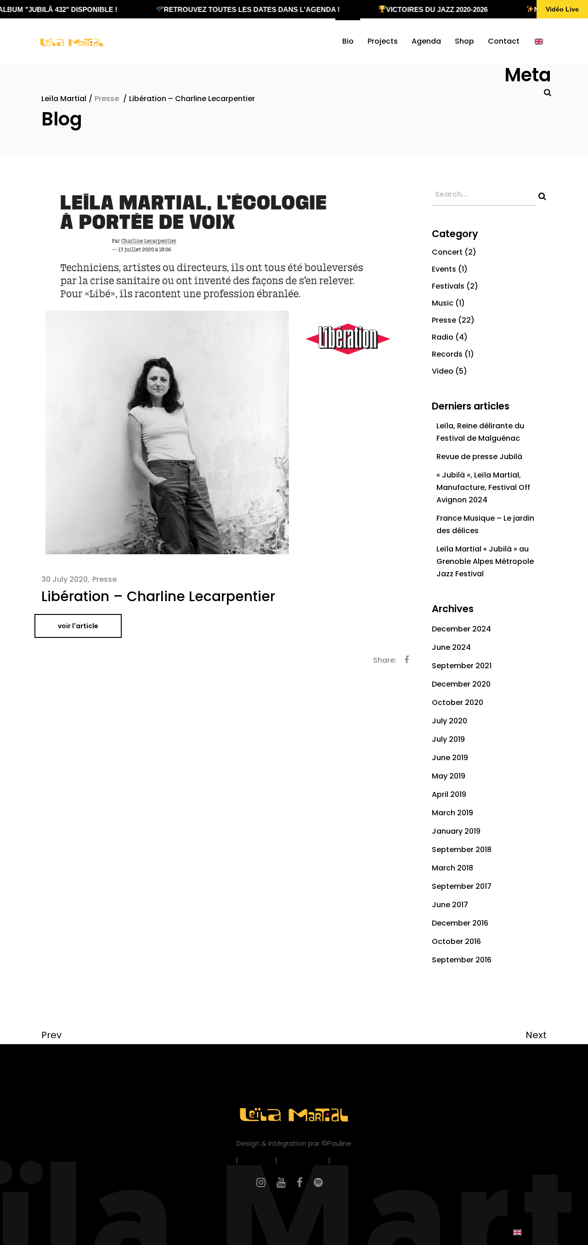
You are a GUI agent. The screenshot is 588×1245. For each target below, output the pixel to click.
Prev (51, 1035)
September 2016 (462, 960)
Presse (107, 98)
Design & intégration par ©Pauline (294, 1143)
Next (536, 1035)
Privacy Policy (359, 1160)
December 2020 (461, 684)
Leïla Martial (63, 98)
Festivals (448, 286)
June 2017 (450, 904)
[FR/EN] (538, 41)
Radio (442, 337)
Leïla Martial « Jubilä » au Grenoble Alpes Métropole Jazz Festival (485, 561)
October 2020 (457, 702)
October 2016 (456, 941)
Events (444, 269)
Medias (256, 1160)
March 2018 (452, 868)
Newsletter (303, 1160)
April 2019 (449, 794)
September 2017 (462, 886)
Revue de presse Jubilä (479, 456)
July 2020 (449, 721)
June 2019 (450, 757)
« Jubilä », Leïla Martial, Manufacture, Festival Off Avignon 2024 (483, 487)
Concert (447, 252)
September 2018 (462, 849)
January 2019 (456, 831)
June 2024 (451, 647)
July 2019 (448, 739)
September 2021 (462, 665)
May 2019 (448, 776)
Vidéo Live (562, 9)
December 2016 (460, 923)
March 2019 (452, 812)
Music (442, 303)
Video (442, 371)
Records (447, 354)
